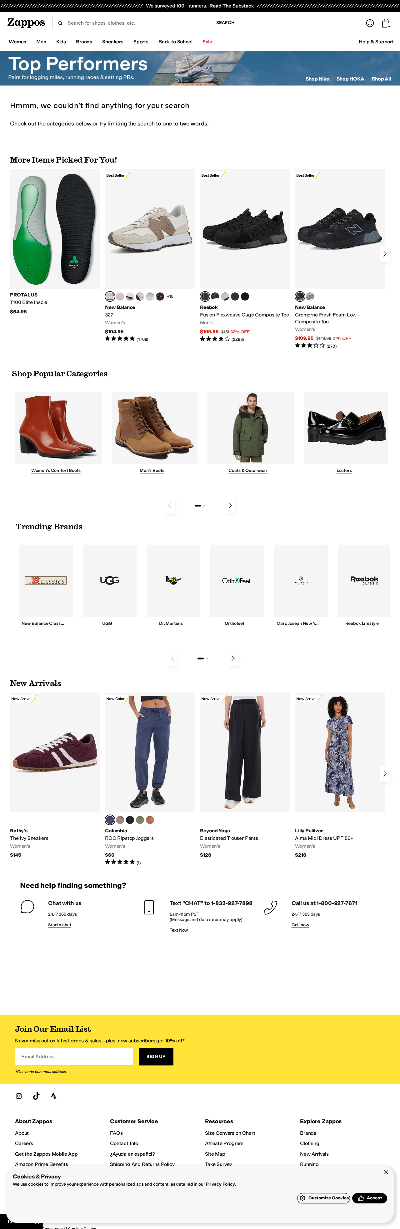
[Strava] (54, 1096)
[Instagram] (19, 1096)
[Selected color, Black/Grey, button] (205, 296)
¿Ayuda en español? (132, 1154)
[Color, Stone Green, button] (140, 820)
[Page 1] (198, 506)
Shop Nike (317, 79)
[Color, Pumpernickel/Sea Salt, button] (160, 296)
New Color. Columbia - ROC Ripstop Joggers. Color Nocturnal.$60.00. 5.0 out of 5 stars (150, 779)
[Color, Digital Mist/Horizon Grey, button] (130, 296)
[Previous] (170, 505)
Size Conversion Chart (230, 1133)
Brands (308, 1133)
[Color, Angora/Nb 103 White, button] (150, 296)
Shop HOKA (350, 79)
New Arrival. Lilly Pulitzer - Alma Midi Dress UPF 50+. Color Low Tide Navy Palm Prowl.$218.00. (340, 775)
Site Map (215, 1154)
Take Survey (218, 1164)
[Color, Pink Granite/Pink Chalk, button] (120, 296)
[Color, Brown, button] (215, 296)
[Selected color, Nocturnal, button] (110, 820)
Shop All (381, 79)
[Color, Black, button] (130, 820)
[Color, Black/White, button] (245, 296)
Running (309, 1164)
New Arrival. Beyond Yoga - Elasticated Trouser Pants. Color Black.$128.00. (245, 775)
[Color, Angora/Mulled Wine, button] (140, 296)
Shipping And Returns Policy (142, 1164)
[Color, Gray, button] (225, 296)
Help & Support (376, 42)
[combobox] (131, 23)
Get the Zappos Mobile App (46, 1154)
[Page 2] (204, 506)
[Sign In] (370, 23)
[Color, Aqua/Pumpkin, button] (310, 296)
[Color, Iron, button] (120, 820)
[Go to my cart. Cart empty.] (386, 23)
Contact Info (124, 1143)
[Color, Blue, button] (235, 296)
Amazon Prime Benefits (41, 1164)
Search (225, 22)
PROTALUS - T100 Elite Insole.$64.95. (55, 242)
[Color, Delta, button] (150, 820)
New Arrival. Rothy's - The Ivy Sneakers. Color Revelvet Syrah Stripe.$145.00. (55, 775)
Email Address (37, 1057)
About (22, 1133)
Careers (24, 1143)
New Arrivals (314, 1154)
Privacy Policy (220, 1184)
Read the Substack (231, 6)
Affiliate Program (224, 1143)
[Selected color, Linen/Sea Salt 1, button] (110, 296)
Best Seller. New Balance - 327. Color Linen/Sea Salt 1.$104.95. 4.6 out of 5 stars (150, 255)
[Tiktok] (36, 1096)
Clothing (309, 1143)
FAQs (116, 1133)
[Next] (385, 254)
